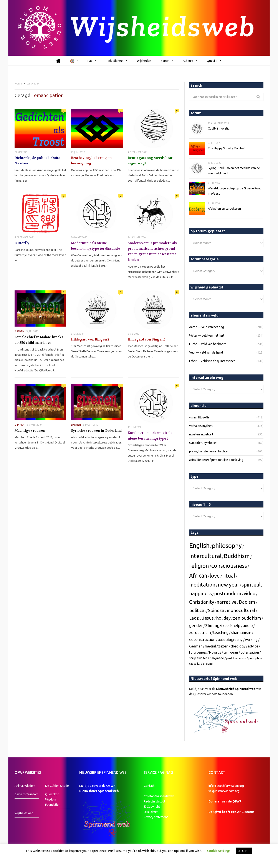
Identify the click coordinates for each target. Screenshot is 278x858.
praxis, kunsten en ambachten (209, 451)
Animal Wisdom (25, 785)
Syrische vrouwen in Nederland (96, 430)
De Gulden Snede (57, 785)
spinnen (19, 424)
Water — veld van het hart (206, 335)
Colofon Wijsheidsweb (159, 796)
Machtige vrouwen (30, 430)
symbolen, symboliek (203, 443)
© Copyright (152, 806)
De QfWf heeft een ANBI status (231, 812)
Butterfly (22, 243)
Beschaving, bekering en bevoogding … (91, 161)
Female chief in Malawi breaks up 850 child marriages (39, 340)
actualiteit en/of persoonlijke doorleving (216, 460)
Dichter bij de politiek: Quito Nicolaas (37, 161)
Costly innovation (219, 128)
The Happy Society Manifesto (227, 148)
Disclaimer (151, 812)
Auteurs (188, 60)
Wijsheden (144, 60)
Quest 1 (212, 60)
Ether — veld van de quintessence (212, 361)
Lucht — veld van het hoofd (207, 344)
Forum (165, 60)
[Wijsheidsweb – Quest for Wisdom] (139, 27)
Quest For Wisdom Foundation (52, 799)
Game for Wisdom (26, 794)
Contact (149, 785)
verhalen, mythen (201, 426)
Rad (90, 60)
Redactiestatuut (155, 801)
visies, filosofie (199, 417)
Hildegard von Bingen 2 (90, 339)
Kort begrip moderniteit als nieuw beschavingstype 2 (150, 436)
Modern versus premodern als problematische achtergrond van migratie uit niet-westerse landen (152, 251)
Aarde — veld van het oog (206, 327)
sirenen (19, 331)
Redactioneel (115, 60)
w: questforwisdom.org (224, 791)
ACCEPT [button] (243, 850)
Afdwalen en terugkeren (224, 208)
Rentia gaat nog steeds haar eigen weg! (150, 161)
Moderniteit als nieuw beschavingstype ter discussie (95, 246)
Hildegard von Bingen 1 (146, 339)
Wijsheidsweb (24, 813)
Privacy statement (156, 817)
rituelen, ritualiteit (201, 434)
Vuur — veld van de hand (206, 352)
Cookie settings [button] (218, 851)
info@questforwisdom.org (226, 785)
